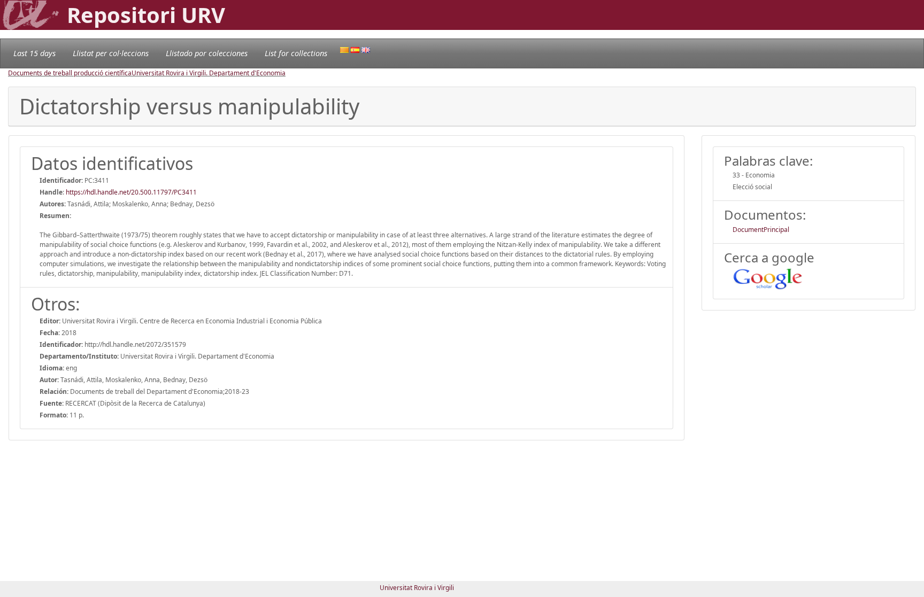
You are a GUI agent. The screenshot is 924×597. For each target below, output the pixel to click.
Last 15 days (34, 53)
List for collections (296, 53)
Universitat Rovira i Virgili (417, 587)
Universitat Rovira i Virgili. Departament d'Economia (209, 72)
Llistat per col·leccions (111, 53)
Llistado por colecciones (207, 53)
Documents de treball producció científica (70, 72)
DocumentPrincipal (761, 229)
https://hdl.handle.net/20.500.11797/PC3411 (131, 192)
